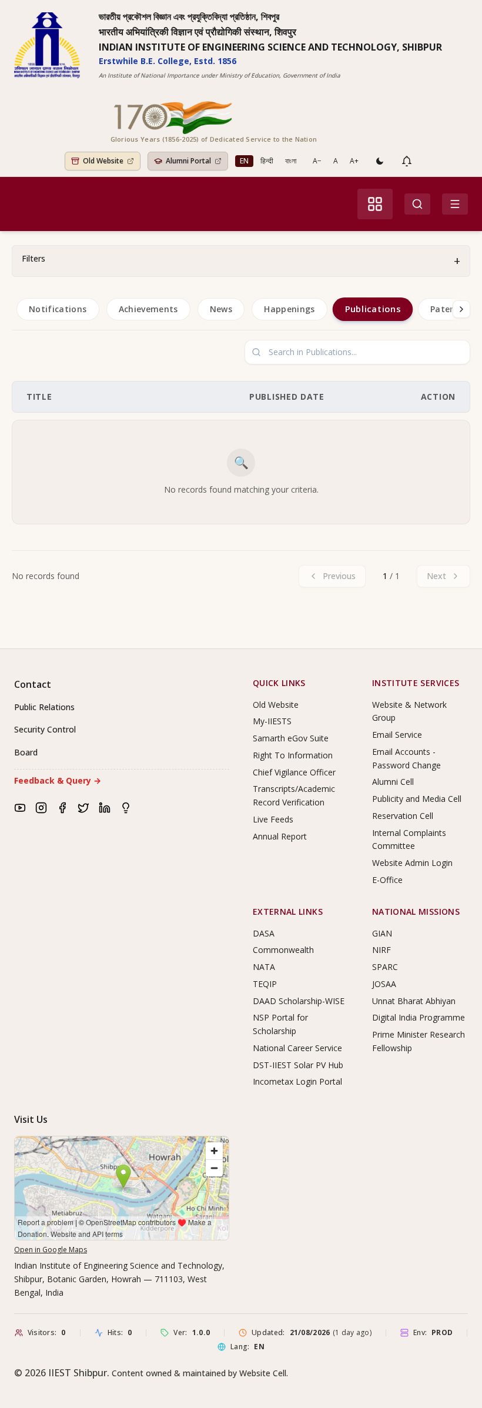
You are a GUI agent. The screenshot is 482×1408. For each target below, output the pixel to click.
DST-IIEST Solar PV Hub (298, 1065)
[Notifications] (406, 161)
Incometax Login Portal (297, 1081)
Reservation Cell (402, 815)
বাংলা (290, 161)
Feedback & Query (57, 780)
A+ (354, 161)
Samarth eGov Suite (291, 738)
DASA (264, 933)
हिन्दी (266, 161)
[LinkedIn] (105, 808)
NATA (264, 966)
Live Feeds (273, 819)
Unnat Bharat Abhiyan (414, 1000)
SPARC (385, 966)
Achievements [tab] (148, 309)
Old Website (276, 704)
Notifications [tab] (58, 309)
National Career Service (297, 1048)
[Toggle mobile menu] (455, 204)
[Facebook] (62, 808)
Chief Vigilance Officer (294, 772)
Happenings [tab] (289, 309)
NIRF (381, 949)
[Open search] (417, 204)
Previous (339, 575)
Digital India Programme (418, 1017)
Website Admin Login (412, 862)
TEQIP (265, 983)
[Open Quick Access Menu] (375, 204)
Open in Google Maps (50, 1250)
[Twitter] (83, 808)
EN (244, 161)
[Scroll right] (461, 309)
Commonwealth (283, 949)
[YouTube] (20, 808)
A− (317, 161)
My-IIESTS (272, 721)
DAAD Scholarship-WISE (298, 1000)
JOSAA (384, 983)
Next (436, 575)
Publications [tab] (372, 309)
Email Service (397, 734)
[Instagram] (41, 808)
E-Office (387, 879)
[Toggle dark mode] (379, 161)
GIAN (382, 933)
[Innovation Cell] (126, 808)
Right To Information (293, 755)
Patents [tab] (447, 309)
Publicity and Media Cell (416, 798)
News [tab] (221, 309)
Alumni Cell (393, 781)
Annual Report (280, 836)
